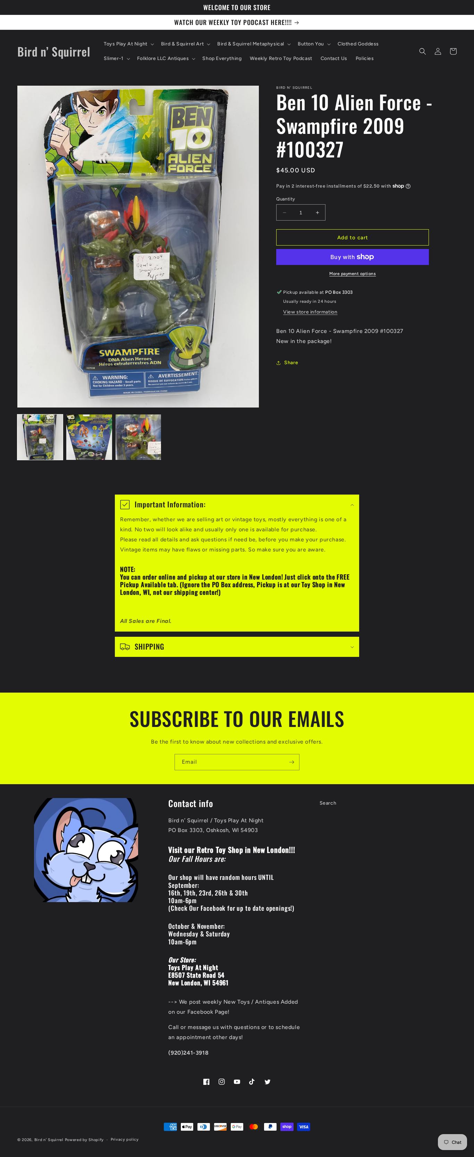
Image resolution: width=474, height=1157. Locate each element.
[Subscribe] (291, 762)
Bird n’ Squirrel (49, 1140)
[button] (128, 44)
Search (328, 803)
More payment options (352, 273)
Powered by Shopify (84, 1140)
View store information (310, 312)
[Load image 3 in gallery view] (138, 437)
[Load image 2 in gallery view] (89, 437)
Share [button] (291, 363)
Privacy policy (125, 1139)
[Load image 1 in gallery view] (40, 437)
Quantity (285, 199)
